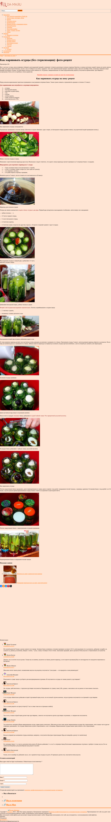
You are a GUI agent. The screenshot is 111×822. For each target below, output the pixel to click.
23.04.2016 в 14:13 (8, 752)
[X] (11, 586)
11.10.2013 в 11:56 (8, 703)
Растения (6, 47)
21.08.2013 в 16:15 (8, 646)
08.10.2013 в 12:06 (8, 685)
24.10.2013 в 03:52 (8, 712)
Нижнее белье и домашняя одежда (17, 24)
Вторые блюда (11, 41)
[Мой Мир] (6, 586)
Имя (2, 777)
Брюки (9, 19)
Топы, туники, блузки (13, 30)
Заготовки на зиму (12, 43)
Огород (9, 49)
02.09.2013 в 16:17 (8, 667)
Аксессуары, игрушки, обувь (15, 18)
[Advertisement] (52, 613)
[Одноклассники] (3, 586)
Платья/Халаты (11, 26)
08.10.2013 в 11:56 (8, 676)
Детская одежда (11, 21)
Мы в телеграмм (14, 800)
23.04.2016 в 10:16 (8, 741)
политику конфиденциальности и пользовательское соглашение (44, 790)
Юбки (8, 32)
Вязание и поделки (12, 35)
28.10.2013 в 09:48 (8, 732)
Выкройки (6, 15)
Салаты (9, 46)
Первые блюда (11, 40)
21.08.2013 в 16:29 (8, 656)
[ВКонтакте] (1, 586)
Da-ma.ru (9, 812)
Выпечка (9, 38)
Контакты (6, 52)
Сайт (1, 783)
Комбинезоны (11, 22)
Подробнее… (4, 819)
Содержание (7, 51)
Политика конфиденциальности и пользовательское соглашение (68, 812)
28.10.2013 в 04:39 (8, 721)
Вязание (5, 33)
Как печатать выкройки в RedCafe (17, 16)
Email (2, 780)
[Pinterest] (8, 586)
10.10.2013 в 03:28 (8, 694)
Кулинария (6, 36)
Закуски (9, 44)
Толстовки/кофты (12, 29)
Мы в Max (11, 805)
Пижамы (9, 27)
